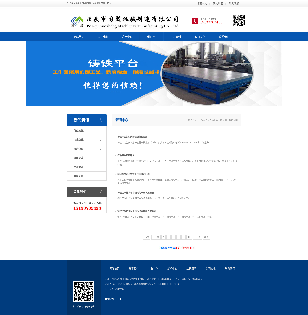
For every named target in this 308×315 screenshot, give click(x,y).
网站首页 (79, 36)
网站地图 (218, 3)
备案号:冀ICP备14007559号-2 (189, 279)
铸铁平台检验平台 (126, 155)
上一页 (156, 237)
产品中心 (127, 36)
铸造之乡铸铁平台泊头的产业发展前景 (135, 193)
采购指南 (79, 148)
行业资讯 (79, 130)
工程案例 (176, 36)
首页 (147, 237)
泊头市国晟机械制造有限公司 (213, 120)
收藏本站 (202, 3)
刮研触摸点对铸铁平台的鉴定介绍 (133, 174)
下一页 (197, 237)
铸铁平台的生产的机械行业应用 (132, 137)
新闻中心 (151, 36)
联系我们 (234, 3)
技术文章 (79, 139)
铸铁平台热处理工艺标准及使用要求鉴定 (136, 211)
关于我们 (103, 36)
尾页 (206, 237)
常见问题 (79, 176)
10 (189, 237)
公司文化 (200, 36)
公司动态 (79, 157)
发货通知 (79, 167)
